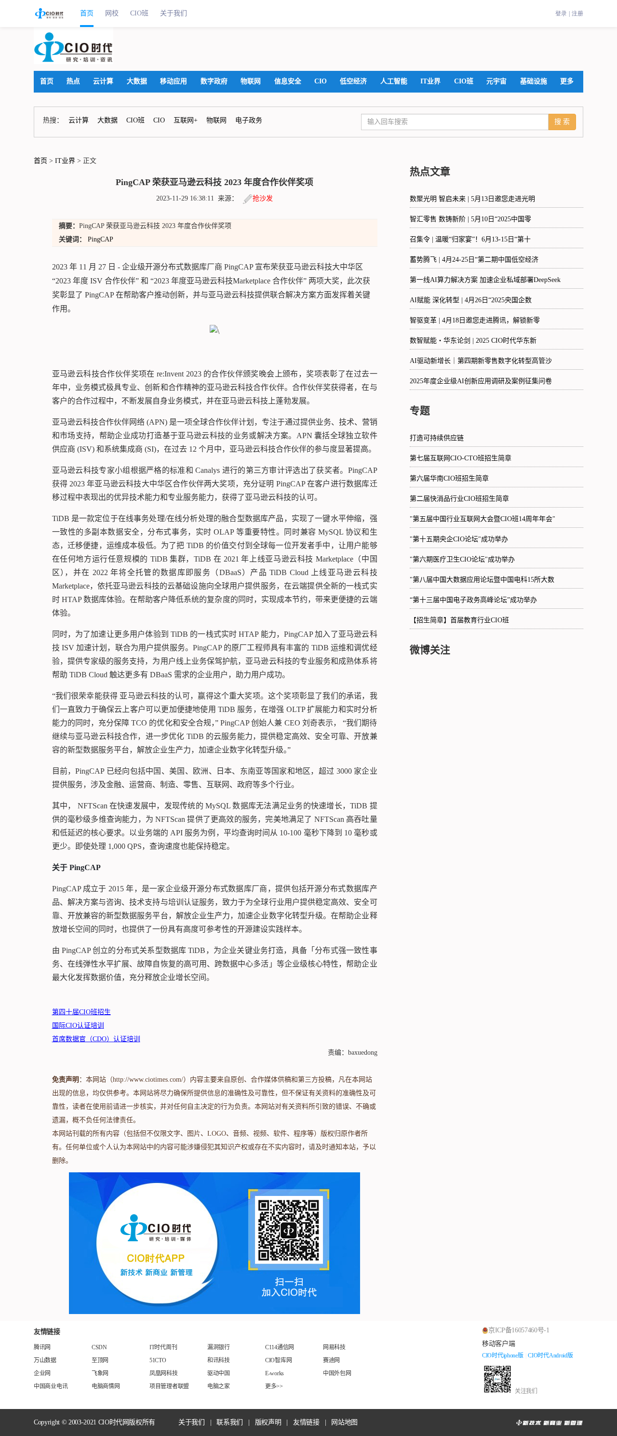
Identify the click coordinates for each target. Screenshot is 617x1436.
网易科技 (334, 1347)
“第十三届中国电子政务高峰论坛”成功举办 (473, 600)
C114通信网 (279, 1347)
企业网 (42, 1373)
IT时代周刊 (163, 1347)
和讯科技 (218, 1360)
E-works (274, 1373)
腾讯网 (42, 1347)
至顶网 (100, 1360)
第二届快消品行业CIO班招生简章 (459, 498)
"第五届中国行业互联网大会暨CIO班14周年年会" (482, 519)
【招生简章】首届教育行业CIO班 (459, 620)
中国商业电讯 (50, 1386)
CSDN (99, 1347)
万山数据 (45, 1360)
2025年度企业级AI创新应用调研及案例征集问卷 (481, 381)
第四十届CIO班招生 (81, 1012)
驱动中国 (218, 1373)
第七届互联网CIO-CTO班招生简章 (460, 458)
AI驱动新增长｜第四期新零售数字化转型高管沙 (481, 360)
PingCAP (100, 239)
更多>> (274, 1386)
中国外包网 (337, 1373)
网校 (112, 13)
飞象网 (100, 1373)
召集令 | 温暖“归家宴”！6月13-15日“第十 (470, 239)
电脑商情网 (106, 1386)
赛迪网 (331, 1360)
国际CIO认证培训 (78, 1025)
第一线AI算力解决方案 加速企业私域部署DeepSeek (485, 279)
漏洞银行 (218, 1347)
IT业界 (65, 160)
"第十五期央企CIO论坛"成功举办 (459, 539)
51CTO (157, 1360)
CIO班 (139, 13)
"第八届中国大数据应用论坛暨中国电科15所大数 (482, 579)
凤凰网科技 (163, 1373)
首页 (87, 13)
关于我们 (173, 13)
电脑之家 (218, 1386)
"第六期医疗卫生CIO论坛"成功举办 (462, 559)
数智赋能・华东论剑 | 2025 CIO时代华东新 (473, 340)
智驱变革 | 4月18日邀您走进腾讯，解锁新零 (475, 320)
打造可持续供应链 (437, 438)
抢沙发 (263, 198)
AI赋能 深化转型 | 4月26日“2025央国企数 (471, 300)
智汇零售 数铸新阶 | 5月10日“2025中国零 (470, 219)
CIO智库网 (278, 1360)
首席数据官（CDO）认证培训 (96, 1039)
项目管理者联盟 (169, 1386)
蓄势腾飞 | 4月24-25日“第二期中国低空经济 (474, 259)
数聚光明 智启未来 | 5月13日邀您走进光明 (472, 198)
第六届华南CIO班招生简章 (449, 478)
